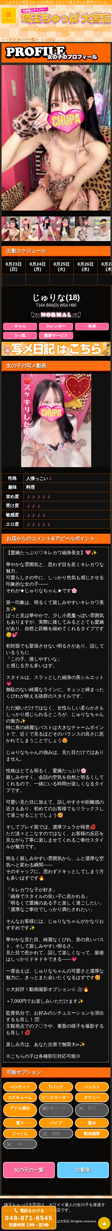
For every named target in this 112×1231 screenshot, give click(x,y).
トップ (7, 39)
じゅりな (48, 39)
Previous (5, 140)
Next (107, 140)
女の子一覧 (26, 39)
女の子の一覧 (29, 1170)
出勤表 (83, 1170)
